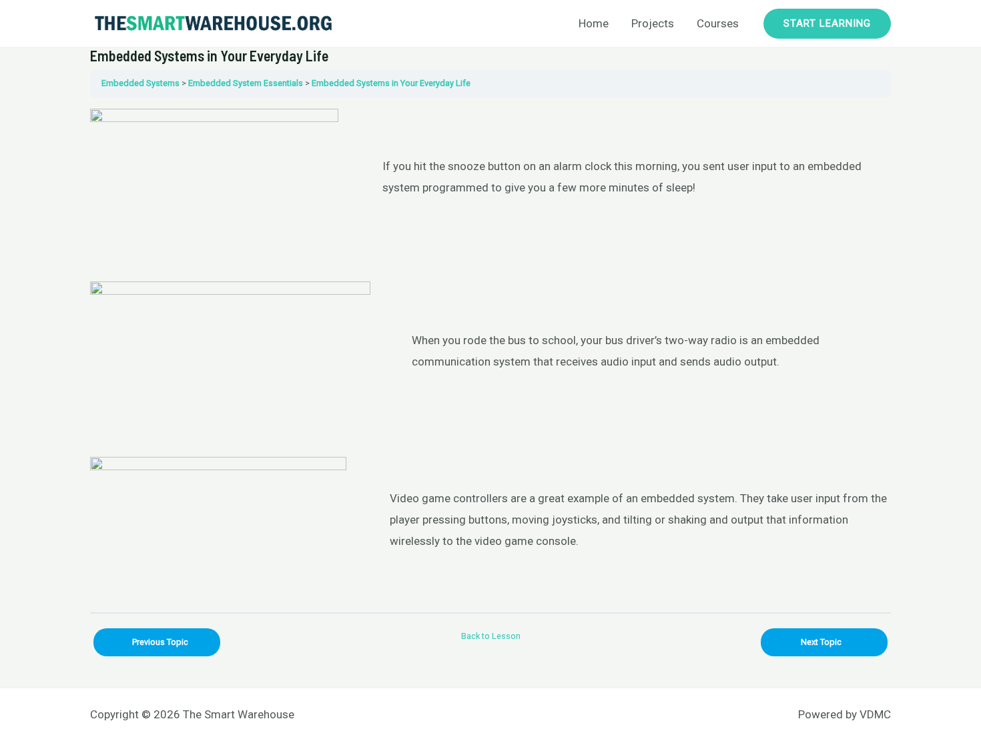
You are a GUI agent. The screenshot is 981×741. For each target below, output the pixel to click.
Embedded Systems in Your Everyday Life (391, 83)
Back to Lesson (491, 636)
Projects (652, 23)
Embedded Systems (140, 83)
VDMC (875, 714)
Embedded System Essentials (245, 83)
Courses (718, 23)
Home (594, 23)
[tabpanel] (490, 355)
